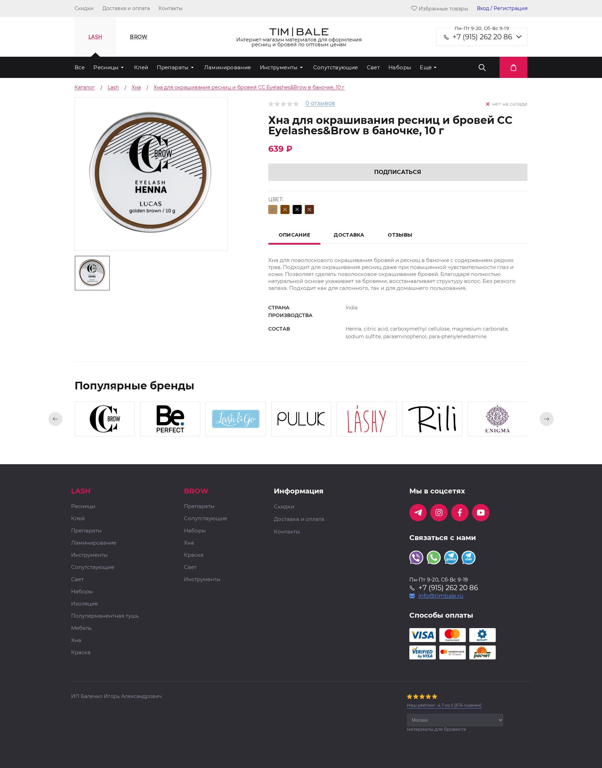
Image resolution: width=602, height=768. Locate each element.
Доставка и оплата (126, 8)
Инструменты (279, 67)
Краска (81, 652)
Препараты (172, 67)
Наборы (399, 67)
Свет (373, 67)
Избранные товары (443, 8)
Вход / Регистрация (502, 8)
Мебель (81, 628)
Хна (76, 640)
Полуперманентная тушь (105, 616)
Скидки (84, 8)
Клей (141, 67)
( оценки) (444, 705)
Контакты (171, 8)
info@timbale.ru (440, 596)
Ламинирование (227, 67)
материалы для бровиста (436, 729)
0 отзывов (320, 103)
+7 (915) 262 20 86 (482, 36)
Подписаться (397, 172)
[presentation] (55, 419)
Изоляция (84, 604)
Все (80, 67)
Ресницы (106, 67)
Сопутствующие (335, 67)
